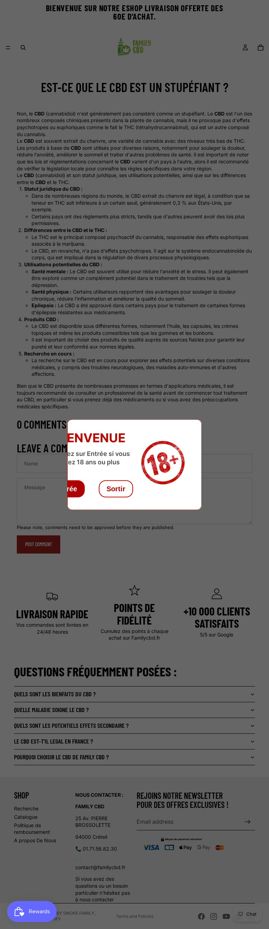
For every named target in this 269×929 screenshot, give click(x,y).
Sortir (115, 488)
